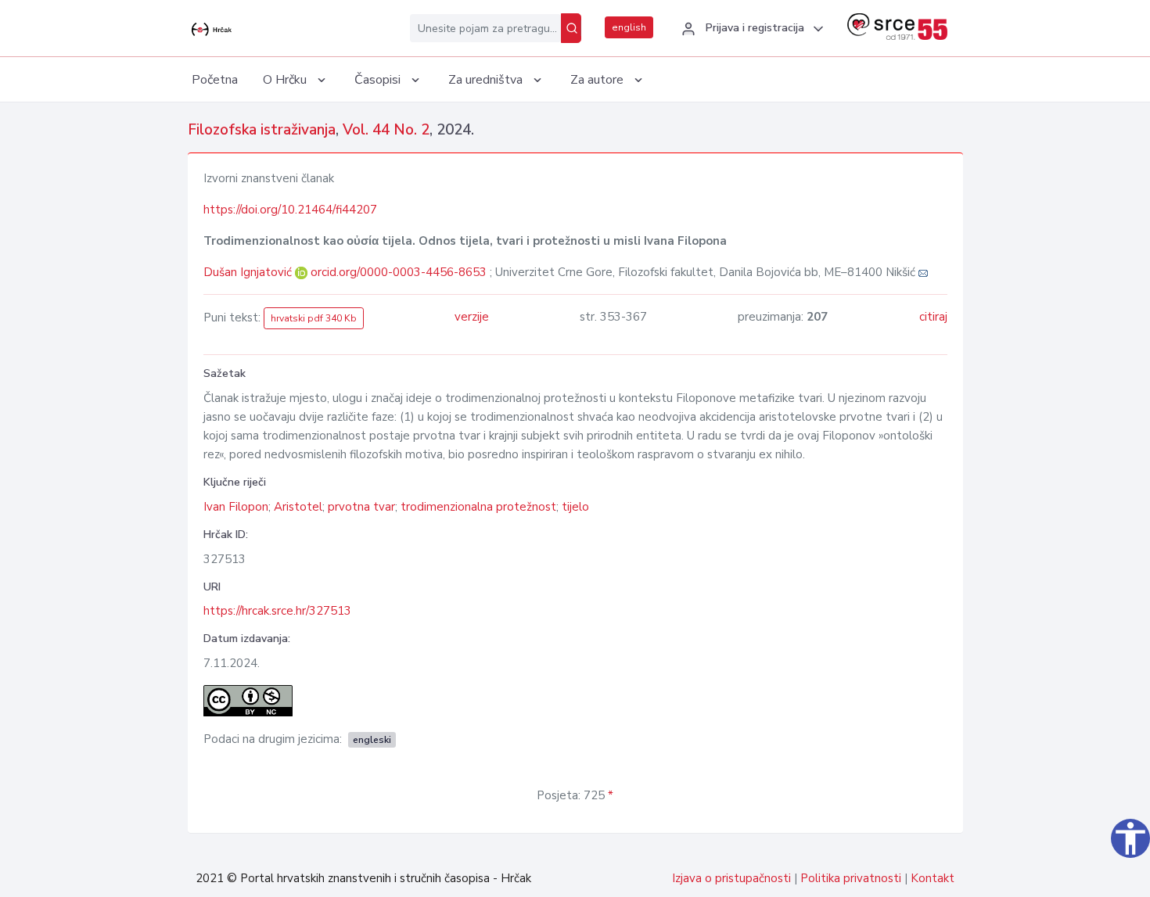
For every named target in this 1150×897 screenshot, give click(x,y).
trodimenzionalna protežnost (478, 507)
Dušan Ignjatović (249, 272)
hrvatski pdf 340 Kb (314, 318)
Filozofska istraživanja (262, 130)
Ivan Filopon (235, 507)
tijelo (575, 507)
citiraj (933, 317)
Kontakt (932, 878)
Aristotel (298, 507)
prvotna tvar (361, 507)
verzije (472, 317)
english (629, 27)
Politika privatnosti (850, 878)
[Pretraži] (571, 28)
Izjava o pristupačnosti (731, 878)
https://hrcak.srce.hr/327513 (277, 611)
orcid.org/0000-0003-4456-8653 (399, 272)
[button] (750, 28)
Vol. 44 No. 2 (386, 130)
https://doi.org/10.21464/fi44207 (290, 209)
